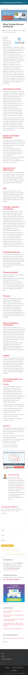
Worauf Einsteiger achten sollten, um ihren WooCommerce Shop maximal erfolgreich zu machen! (13, 625)
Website (3, 540)
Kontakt (3, 656)
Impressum (7, 667)
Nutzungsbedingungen (6, 659)
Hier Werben (14, 670)
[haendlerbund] (14, 639)
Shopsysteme (12, 32)
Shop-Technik (6, 32)
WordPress (22, 673)
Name (3, 530)
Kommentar (4, 513)
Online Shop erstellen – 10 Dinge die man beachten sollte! (12, 611)
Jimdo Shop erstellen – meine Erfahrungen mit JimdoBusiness (14, 615)
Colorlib (13, 673)
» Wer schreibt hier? (13, 570)
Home (2, 653)
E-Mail (3, 535)
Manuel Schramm (18, 30)
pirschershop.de (21, 487)
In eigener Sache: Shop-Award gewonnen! (13, 628)
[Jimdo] (14, 593)
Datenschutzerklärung (17, 667)
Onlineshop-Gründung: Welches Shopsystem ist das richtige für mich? (13, 619)
